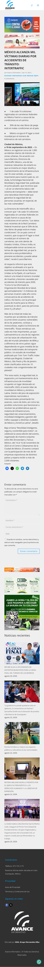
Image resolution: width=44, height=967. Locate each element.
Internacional (17, 76)
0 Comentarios (9, 79)
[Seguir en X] (10, 905)
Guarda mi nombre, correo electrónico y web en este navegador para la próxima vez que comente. (21, 542)
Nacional (30, 76)
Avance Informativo (13, 73)
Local (24, 76)
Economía (7, 76)
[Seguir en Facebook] (6, 905)
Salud (36, 76)
